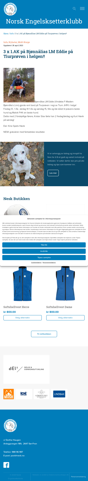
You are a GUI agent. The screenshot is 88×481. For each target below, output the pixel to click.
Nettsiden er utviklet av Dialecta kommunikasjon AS (51, 477)
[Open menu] (82, 8)
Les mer (53, 173)
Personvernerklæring (49, 262)
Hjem (5, 33)
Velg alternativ (22, 317)
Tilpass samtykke (44, 257)
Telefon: (13, 452)
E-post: (14, 455)
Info (12, 33)
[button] (44, 334)
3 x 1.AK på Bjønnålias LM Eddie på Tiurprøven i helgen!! (38, 54)
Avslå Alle (44, 251)
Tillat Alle (44, 245)
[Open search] (74, 8)
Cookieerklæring (36, 262)
